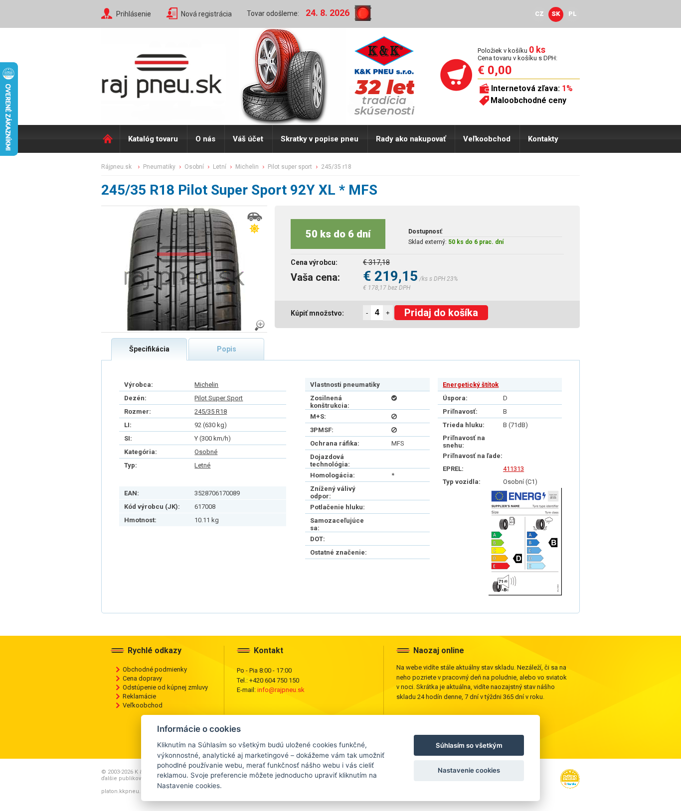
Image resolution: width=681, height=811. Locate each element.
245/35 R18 (210, 411)
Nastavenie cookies (469, 770)
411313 (513, 468)
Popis (226, 349)
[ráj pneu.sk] (166, 72)
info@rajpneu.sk (281, 690)
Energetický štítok (471, 384)
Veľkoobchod (487, 138)
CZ (539, 13)
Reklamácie (139, 696)
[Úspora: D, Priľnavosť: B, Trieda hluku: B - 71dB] (525, 541)
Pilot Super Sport (218, 398)
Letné (202, 465)
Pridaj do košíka (441, 313)
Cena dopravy (142, 678)
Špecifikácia (149, 349)
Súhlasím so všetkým (469, 745)
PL (572, 13)
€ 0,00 (495, 70)
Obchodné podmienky (155, 669)
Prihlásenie (133, 14)
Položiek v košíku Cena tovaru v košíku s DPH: (517, 54)
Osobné (205, 452)
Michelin (206, 384)
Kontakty (543, 138)
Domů (110, 139)
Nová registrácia (206, 14)
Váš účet (248, 138)
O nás (205, 138)
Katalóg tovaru (153, 138)
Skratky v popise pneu (319, 138)
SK (555, 13)
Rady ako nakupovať (411, 138)
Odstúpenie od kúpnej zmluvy (165, 687)
